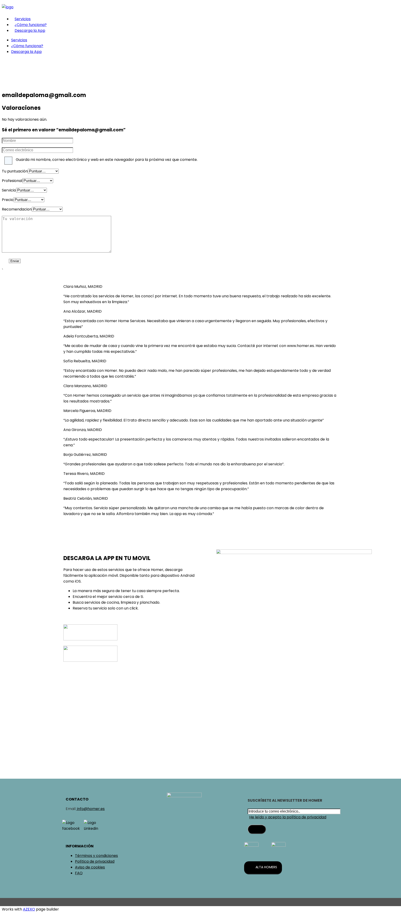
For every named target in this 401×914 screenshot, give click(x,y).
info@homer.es (90, 808)
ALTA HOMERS (266, 867)
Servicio (9, 190)
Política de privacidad (94, 861)
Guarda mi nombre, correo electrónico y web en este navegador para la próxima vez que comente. (106, 159)
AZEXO (29, 909)
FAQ (79, 873)
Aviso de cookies (90, 867)
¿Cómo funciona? (31, 24)
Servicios (23, 19)
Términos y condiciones (96, 855)
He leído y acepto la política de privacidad (287, 817)
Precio (7, 199)
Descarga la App (30, 30)
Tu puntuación (15, 171)
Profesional (12, 180)
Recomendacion (17, 209)
